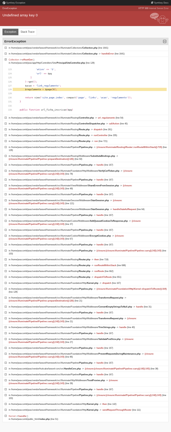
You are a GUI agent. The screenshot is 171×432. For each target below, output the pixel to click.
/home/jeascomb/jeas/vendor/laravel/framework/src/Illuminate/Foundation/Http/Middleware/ (65, 171)
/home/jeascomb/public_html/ (30, 419)
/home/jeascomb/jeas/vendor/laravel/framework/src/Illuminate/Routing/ (52, 118)
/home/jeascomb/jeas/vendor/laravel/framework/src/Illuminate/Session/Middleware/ (60, 200)
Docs (161, 3)
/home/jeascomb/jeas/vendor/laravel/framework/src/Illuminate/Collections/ (54, 48)
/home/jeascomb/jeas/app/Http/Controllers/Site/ (48, 63)
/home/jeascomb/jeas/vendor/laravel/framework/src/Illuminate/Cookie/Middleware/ (69, 221)
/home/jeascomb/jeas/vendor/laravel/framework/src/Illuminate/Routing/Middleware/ (63, 156)
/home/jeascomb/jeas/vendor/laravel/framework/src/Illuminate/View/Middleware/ (65, 185)
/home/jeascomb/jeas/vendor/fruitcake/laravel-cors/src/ (46, 368)
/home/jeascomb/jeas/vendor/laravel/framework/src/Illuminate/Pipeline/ (52, 147)
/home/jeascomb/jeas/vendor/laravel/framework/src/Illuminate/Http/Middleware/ (58, 380)
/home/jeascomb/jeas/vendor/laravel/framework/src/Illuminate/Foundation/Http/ (54, 283)
